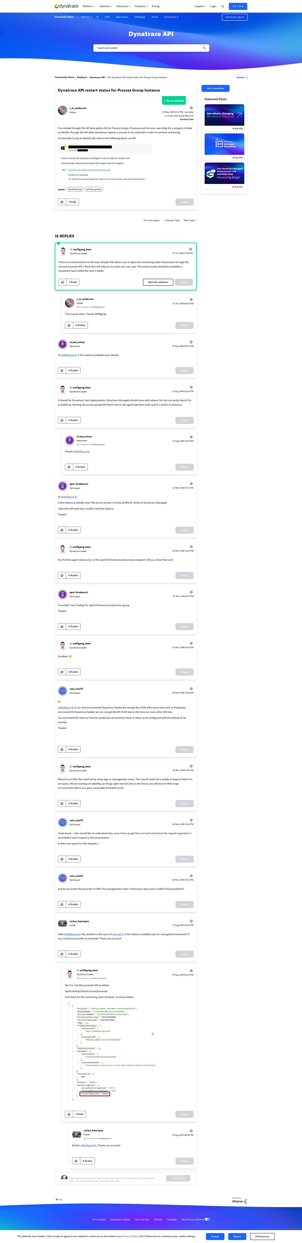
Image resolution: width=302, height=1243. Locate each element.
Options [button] (241, 77)
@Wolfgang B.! (89, 1145)
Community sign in (234, 17)
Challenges (140, 17)
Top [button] (60, 1199)
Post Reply (178, 1178)
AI (98, 17)
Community (170, 17)
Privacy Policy (129, 1236)
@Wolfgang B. (69, 355)
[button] (215, 1236)
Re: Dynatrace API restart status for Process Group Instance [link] (137, 77)
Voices (155, 17)
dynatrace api (75, 189)
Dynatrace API (97, 77)
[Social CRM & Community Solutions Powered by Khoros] (239, 1200)
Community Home (64, 17)
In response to (92, 307)
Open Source (122, 17)
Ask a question (215, 88)
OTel (107, 17)
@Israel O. (118, 934)
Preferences (262, 1236)
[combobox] (151, 48)
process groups (94, 189)
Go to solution (175, 100)
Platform (85, 17)
